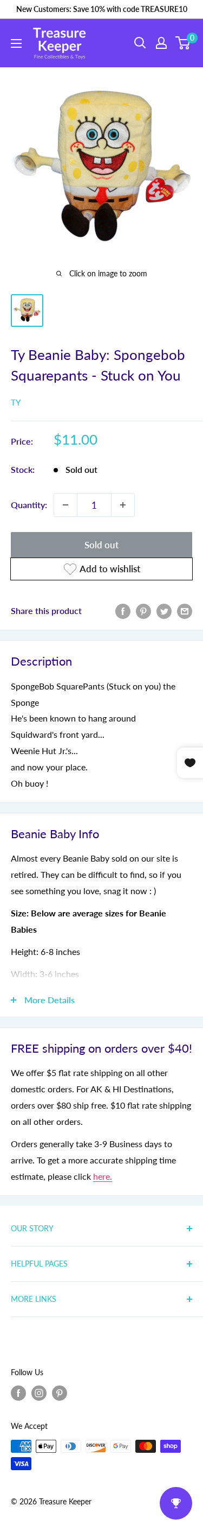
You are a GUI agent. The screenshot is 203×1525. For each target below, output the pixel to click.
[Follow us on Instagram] (39, 1393)
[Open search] (140, 43)
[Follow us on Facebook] (18, 1393)
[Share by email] (184, 610)
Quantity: (29, 504)
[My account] (161, 43)
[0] (183, 42)
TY (16, 402)
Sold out (101, 544)
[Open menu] (16, 43)
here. (102, 1176)
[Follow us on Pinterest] (59, 1393)
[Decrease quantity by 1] (65, 504)
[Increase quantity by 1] (123, 504)
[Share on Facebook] (122, 610)
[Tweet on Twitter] (164, 610)
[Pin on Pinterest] (143, 610)
